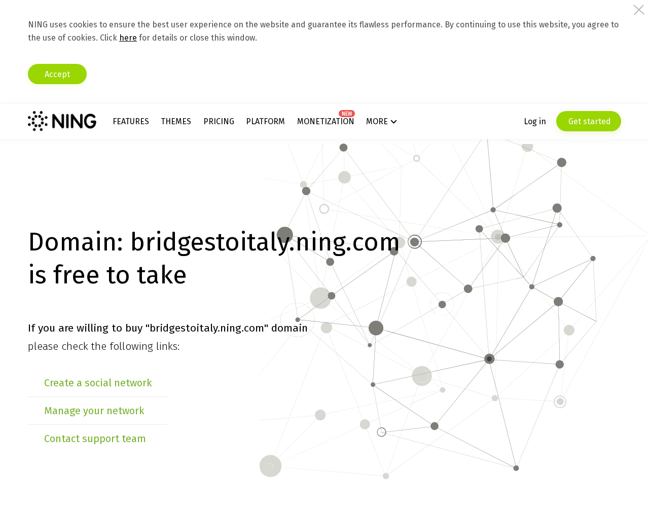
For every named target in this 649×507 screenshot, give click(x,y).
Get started (588, 121)
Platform (265, 121)
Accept (57, 74)
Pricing (218, 121)
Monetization (325, 121)
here (128, 38)
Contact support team (95, 438)
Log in (535, 121)
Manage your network (94, 411)
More (377, 121)
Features (131, 121)
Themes (176, 121)
